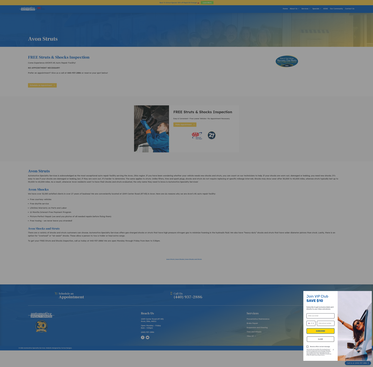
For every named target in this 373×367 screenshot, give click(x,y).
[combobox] (310, 323)
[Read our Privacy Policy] (333, 349)
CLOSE (320, 339)
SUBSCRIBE (320, 331)
